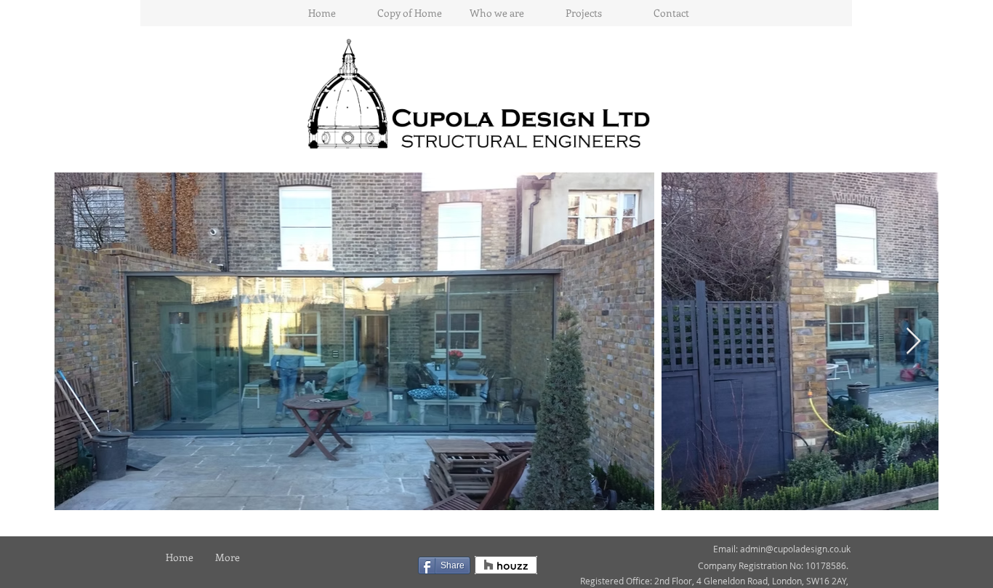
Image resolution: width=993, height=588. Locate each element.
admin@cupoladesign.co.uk (795, 549)
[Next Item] (913, 341)
